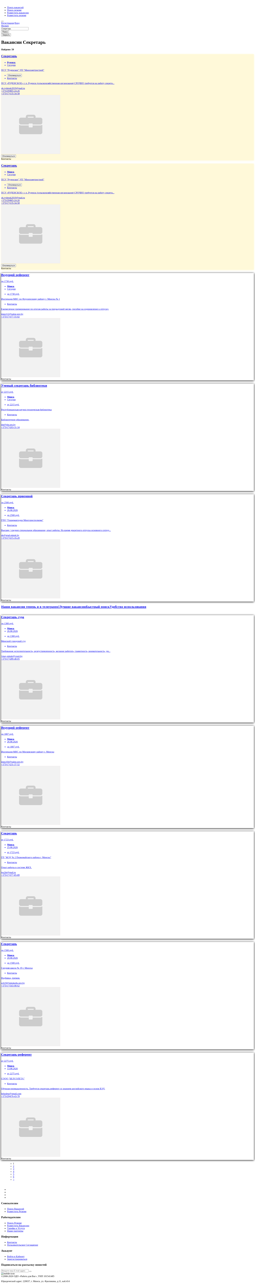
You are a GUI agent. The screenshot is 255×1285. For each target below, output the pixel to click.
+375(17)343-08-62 (10, 985)
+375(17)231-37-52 (10, 764)
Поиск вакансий (15, 7)
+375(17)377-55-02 (10, 316)
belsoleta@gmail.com (11, 1093)
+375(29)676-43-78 (10, 1096)
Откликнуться (14, 75)
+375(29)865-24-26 (10, 91)
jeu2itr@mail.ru (8, 872)
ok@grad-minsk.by (10, 535)
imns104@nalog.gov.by (12, 762)
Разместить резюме (16, 15)
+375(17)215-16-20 (10, 538)
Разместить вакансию (18, 13)
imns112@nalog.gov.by (12, 314)
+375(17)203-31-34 (10, 427)
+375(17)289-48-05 (10, 659)
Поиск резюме (14, 10)
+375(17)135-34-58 (10, 93)
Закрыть (6, 35)
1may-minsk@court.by (12, 656)
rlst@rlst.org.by (8, 424)
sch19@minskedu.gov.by (13, 983)
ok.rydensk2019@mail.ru (13, 88)
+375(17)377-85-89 (10, 875)
